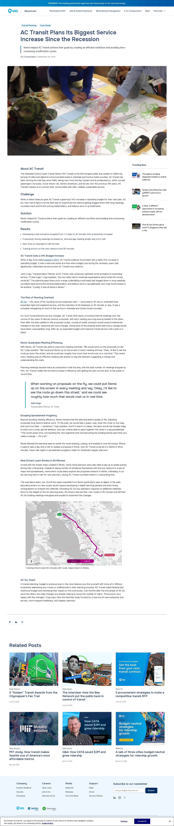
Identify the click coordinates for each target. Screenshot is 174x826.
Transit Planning (29, 25)
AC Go (24, 301)
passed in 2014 (51, 260)
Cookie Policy (47, 823)
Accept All (142, 821)
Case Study (45, 25)
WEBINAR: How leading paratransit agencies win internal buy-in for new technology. (87, 3)
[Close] (170, 821)
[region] (87, 821)
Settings (124, 821)
